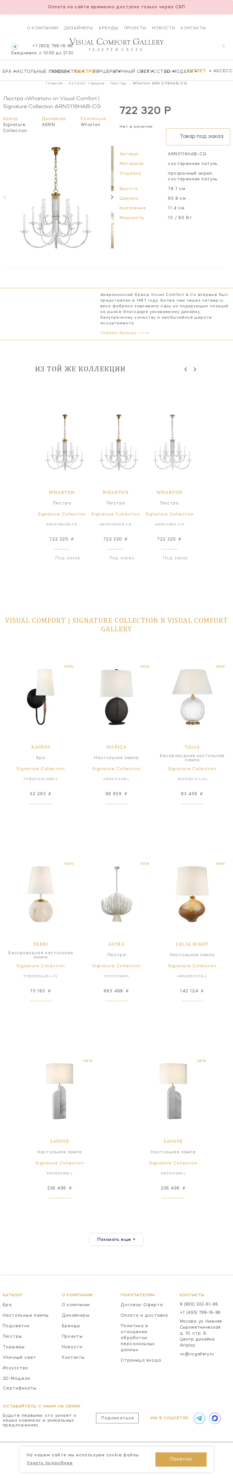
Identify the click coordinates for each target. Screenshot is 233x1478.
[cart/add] (47, 813)
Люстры (82, 71)
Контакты (193, 28)
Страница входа (141, 1360)
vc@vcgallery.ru (197, 1354)
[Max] (214, 1418)
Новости (163, 28)
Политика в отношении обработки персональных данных (138, 1338)
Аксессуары (223, 71)
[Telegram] (14, 46)
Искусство (150, 71)
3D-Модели (174, 71)
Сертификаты (19, 1388)
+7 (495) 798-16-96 (200, 1313)
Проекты (135, 28)
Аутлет (196, 71)
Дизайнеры (78, 28)
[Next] (112, 197)
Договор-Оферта (142, 1305)
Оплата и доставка (144, 1316)
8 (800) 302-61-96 (199, 1304)
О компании (43, 28)
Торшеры (101, 71)
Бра (7, 71)
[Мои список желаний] (204, 49)
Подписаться (117, 1418)
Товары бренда (118, 333)
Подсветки (60, 71)
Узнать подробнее (50, 1463)
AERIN (48, 125)
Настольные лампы (30, 71)
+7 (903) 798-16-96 (42, 49)
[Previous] (186, 369)
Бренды (108, 28)
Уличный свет (125, 71)
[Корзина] (218, 49)
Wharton (91, 125)
